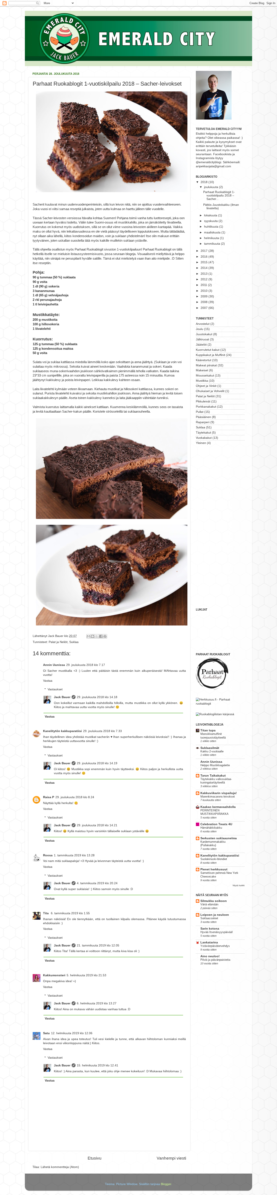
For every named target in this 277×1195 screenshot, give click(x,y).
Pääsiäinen (203, 417)
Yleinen (201, 443)
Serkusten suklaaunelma (218, 838)
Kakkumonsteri (54, 975)
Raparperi (202, 422)
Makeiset (202, 370)
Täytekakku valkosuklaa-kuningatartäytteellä (216, 780)
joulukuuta (211, 187)
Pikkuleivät (203, 401)
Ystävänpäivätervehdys (215, 946)
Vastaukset (55, 689)
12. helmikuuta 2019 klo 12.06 (71, 1033)
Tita (46, 913)
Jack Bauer (62, 697)
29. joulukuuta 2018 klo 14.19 (97, 763)
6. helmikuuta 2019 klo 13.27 (96, 1003)
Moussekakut (205, 375)
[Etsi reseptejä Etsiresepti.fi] (215, 714)
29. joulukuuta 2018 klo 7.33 (102, 731)
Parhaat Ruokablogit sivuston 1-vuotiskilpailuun (108, 249)
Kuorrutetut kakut (207, 349)
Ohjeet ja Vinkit (206, 386)
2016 (204, 256)
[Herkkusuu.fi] (220, 703)
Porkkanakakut (206, 406)
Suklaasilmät (209, 748)
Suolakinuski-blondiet (213, 859)
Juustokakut (204, 334)
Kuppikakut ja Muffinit (210, 355)
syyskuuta (211, 221)
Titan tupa (208, 730)
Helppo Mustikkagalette (215, 765)
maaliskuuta (212, 232)
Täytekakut (203, 432)
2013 (204, 273)
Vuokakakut (204, 437)
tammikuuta (212, 243)
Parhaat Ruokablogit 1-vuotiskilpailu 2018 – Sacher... (219, 195)
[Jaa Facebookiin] (101, 636)
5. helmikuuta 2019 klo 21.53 (86, 975)
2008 (204, 302)
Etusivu (94, 1158)
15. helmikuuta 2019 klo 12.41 (97, 1065)
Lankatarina (209, 942)
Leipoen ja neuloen (214, 914)
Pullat (199, 411)
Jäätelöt (201, 344)
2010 (204, 290)
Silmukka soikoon (213, 901)
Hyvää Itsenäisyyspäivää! (216, 932)
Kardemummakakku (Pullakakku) (212, 843)
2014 (204, 268)
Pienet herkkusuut (213, 869)
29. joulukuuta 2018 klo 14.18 (97, 697)
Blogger (166, 1184)
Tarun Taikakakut (213, 775)
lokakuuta (211, 215)
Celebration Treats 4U (216, 824)
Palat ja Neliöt (58, 642)
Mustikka (202, 380)
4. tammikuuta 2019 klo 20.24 (97, 883)
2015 (204, 262)
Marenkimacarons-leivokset (217, 796)
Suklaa (74, 642)
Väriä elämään (209, 904)
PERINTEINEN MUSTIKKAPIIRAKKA (214, 812)
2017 (204, 250)
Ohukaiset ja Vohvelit (210, 391)
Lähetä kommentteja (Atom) (60, 1167)
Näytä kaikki (239, 885)
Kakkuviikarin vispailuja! (218, 793)
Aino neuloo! (210, 956)
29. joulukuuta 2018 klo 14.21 (97, 825)
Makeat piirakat (206, 365)
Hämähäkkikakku (211, 827)
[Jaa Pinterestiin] (105, 636)
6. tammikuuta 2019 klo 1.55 (70, 913)
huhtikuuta (211, 226)
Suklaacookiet (209, 918)
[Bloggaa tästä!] (92, 636)
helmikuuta (212, 238)
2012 (204, 279)
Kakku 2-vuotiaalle (212, 751)
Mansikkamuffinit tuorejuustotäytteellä (213, 735)
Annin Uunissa (54, 665)
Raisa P (48, 797)
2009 (204, 296)
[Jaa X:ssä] (97, 636)
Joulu (199, 329)
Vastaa (47, 680)
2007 (204, 308)
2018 (204, 182)
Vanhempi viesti (171, 1158)
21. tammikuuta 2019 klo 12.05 (98, 945)
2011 (204, 285)
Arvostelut (202, 323)
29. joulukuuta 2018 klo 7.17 (85, 665)
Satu (46, 1033)
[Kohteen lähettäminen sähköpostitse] (88, 636)
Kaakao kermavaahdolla (218, 807)
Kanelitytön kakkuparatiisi (62, 731)
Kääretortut (203, 360)
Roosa (48, 855)
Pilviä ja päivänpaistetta (215, 959)
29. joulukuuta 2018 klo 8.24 (74, 797)
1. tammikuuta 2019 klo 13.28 (74, 855)
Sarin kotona (209, 928)
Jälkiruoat (202, 339)
